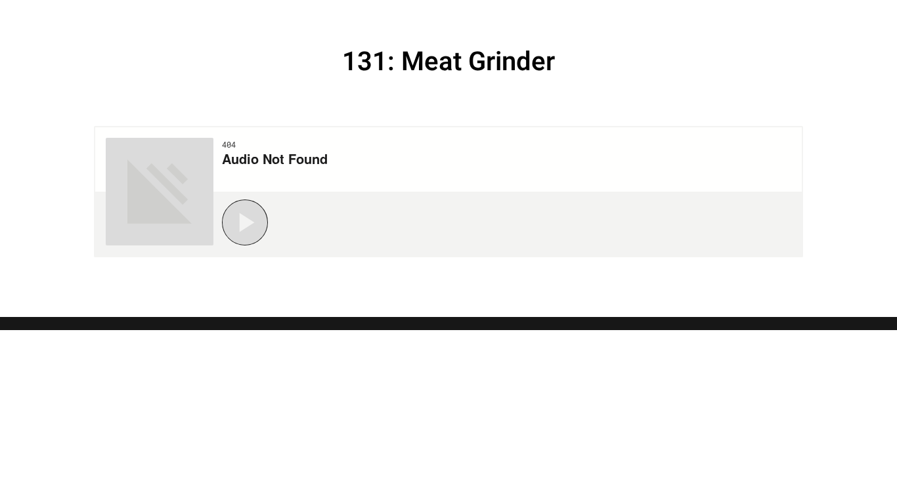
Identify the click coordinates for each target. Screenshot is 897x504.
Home (505, 16)
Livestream (588, 16)
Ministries (691, 16)
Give (833, 16)
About (775, 16)
